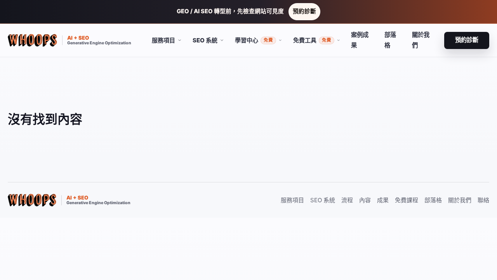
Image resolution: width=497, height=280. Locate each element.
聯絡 (483, 200)
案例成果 (359, 40)
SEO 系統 (322, 200)
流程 (347, 200)
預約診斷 (304, 11)
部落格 (390, 40)
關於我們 (420, 40)
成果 (383, 200)
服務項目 (292, 200)
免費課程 (406, 200)
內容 (365, 200)
